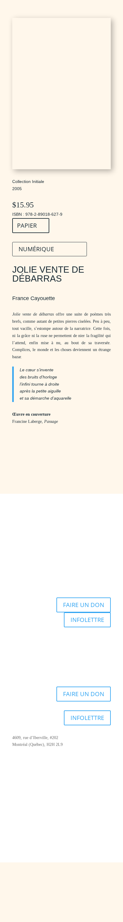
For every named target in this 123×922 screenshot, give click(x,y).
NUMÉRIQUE (36, 249)
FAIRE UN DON (83, 605)
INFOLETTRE (87, 620)
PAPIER (27, 225)
